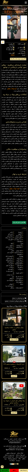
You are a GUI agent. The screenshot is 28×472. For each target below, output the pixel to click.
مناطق (23, 459)
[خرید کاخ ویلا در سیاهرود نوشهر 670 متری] (14, 354)
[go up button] (2, 466)
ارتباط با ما (12, 461)
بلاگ (19, 459)
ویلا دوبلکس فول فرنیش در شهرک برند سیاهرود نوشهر (14, 402)
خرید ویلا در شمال (20, 455)
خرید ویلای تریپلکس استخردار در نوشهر (15, 301)
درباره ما (18, 461)
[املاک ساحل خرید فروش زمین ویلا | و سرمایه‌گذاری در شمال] (5, 2)
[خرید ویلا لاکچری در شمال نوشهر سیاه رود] (14, 27)
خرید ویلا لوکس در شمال (18, 298)
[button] (9, 29)
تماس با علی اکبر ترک (18, 222)
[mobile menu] (25, 2)
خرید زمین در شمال (9, 455)
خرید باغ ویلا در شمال (21, 457)
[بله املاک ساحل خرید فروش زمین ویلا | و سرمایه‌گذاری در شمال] (10, 464)
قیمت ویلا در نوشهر (14, 189)
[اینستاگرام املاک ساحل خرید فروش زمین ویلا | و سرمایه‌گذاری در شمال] (16, 464)
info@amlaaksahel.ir (15, 443)
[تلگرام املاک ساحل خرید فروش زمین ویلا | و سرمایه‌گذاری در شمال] (18, 464)
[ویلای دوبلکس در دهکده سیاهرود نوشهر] (14, 317)
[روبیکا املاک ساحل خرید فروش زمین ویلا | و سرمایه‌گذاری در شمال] (12, 464)
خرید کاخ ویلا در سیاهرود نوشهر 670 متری (14, 365)
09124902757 (11, 450)
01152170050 (20, 450)
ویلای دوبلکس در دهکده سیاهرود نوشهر (14, 329)
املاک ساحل (20, 453)
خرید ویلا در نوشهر (12, 89)
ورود (5, 459)
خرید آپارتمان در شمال (8, 457)
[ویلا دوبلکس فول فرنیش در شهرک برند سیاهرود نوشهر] (14, 391)
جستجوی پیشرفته (12, 459)
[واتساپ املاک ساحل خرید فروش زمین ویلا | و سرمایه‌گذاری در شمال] (15, 464)
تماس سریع (5, 470)
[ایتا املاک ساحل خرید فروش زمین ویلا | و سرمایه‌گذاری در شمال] (13, 464)
